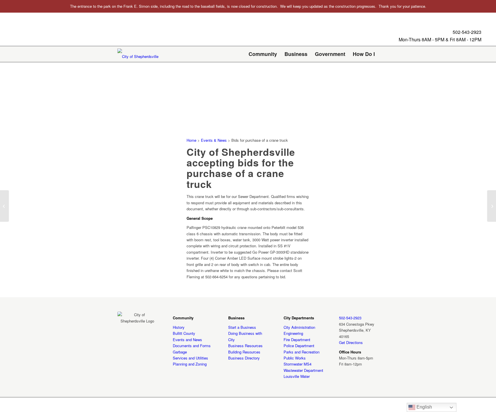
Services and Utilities (190, 358)
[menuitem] (263, 54)
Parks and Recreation (301, 352)
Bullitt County (184, 333)
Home (191, 140)
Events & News (214, 140)
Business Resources (245, 345)
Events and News (187, 339)
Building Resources (244, 352)
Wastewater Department (303, 370)
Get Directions (351, 342)
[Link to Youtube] (374, 404)
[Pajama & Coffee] (491, 206)
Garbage (180, 352)
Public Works (295, 358)
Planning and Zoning (190, 364)
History (179, 327)
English (423, 407)
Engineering (293, 333)
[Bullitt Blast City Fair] (4, 206)
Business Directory (244, 358)
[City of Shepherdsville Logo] (137, 56)
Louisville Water (297, 376)
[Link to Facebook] (365, 404)
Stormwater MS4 (297, 364)
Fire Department (297, 339)
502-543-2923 (467, 32)
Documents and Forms (192, 345)
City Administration (299, 327)
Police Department (299, 345)
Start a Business (242, 327)
